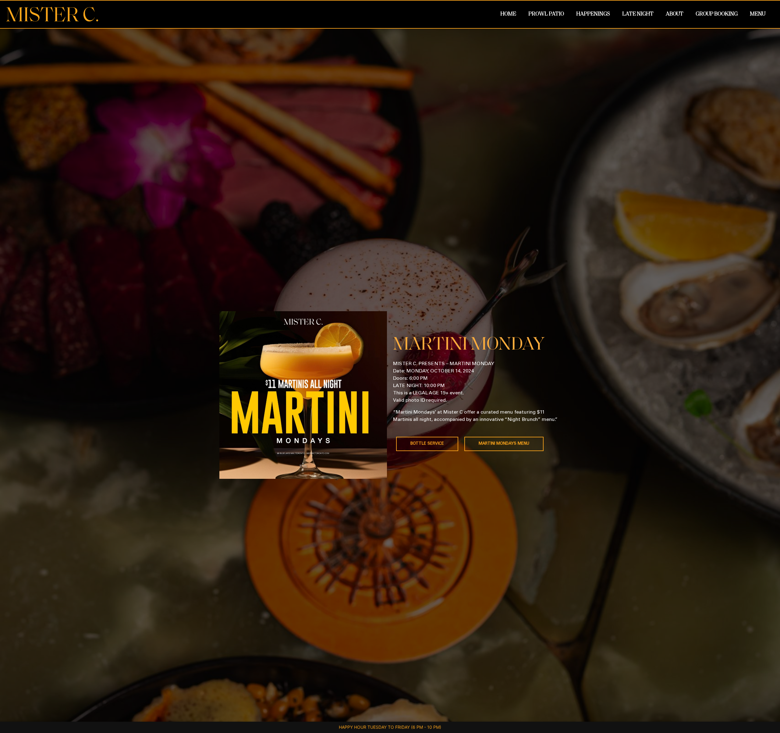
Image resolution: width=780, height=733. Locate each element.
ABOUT (674, 14)
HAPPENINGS (593, 14)
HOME (508, 14)
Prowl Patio (546, 14)
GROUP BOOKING (717, 14)
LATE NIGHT (638, 14)
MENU (757, 14)
